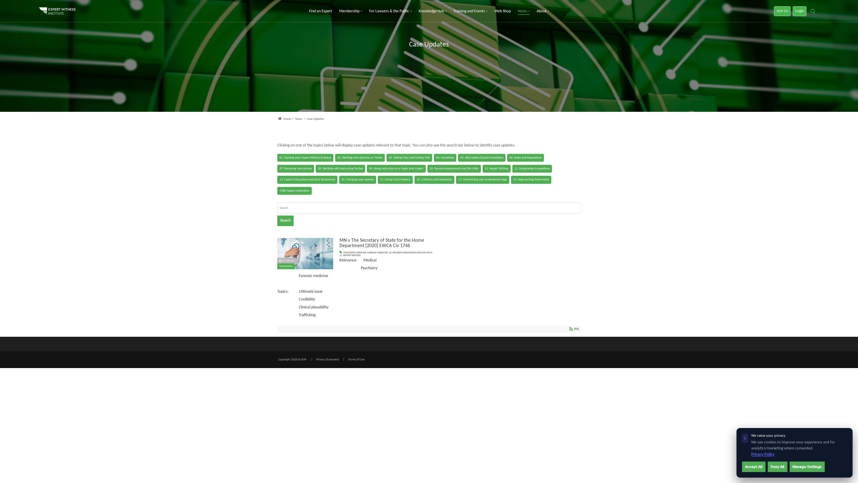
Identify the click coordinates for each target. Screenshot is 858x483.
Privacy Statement (327, 359)
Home (287, 119)
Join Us (782, 11)
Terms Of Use (356, 359)
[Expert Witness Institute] (57, 11)
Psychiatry (349, 253)
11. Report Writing (350, 255)
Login (799, 11)
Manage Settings (807, 466)
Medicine (361, 253)
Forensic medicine (377, 253)
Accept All (753, 466)
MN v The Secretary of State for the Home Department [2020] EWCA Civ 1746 (381, 243)
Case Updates (285, 266)
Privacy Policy (762, 454)
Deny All (777, 466)
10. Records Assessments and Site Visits (410, 253)
